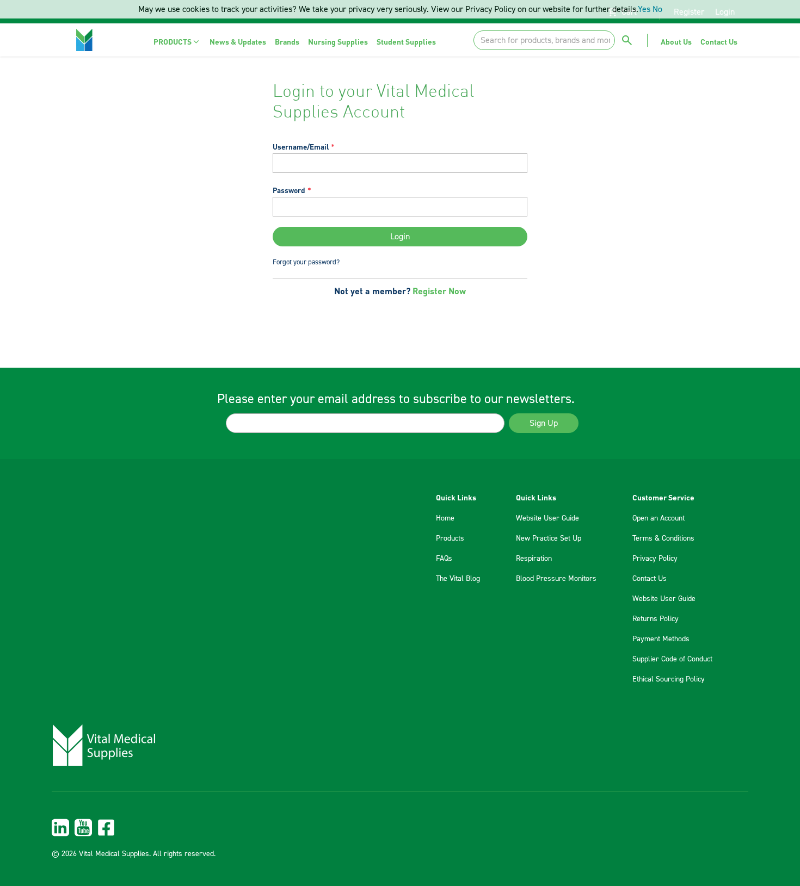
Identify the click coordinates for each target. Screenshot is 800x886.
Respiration (534, 558)
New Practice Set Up (548, 538)
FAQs (444, 558)
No (657, 9)
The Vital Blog (458, 579)
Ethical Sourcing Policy (668, 679)
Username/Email (301, 146)
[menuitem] (177, 41)
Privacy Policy (655, 558)
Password (289, 190)
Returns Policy (655, 619)
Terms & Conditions (663, 538)
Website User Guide (547, 518)
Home (445, 518)
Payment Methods (661, 639)
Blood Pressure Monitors (556, 579)
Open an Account (658, 518)
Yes (644, 9)
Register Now (439, 290)
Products (450, 538)
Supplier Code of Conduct (672, 659)
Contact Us (649, 579)
